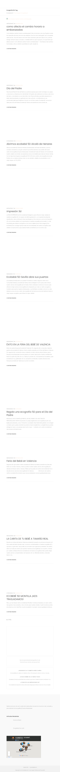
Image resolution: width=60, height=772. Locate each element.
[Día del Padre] (30, 68)
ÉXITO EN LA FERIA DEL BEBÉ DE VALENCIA (28, 344)
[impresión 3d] (30, 188)
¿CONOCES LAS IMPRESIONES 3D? (30, 682)
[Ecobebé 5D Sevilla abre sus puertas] (30, 254)
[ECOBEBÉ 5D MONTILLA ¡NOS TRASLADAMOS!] (30, 578)
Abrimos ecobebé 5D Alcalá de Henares (29, 144)
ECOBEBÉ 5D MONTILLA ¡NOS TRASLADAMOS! (22, 597)
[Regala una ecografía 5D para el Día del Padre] (30, 388)
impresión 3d (14, 211)
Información (19, 23)
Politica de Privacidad (40, 770)
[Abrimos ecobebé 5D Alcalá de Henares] (30, 125)
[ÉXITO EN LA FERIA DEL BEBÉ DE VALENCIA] (30, 321)
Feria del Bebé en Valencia (22, 461)
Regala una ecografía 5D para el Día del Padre (29, 413)
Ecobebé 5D (10, 13)
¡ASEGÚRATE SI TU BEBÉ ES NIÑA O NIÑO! (30, 670)
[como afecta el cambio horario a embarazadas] (19, 19)
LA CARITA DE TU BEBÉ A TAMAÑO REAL (27, 538)
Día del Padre (14, 88)
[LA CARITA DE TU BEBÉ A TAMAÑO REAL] (30, 508)
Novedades (19, 141)
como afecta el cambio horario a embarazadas (25, 28)
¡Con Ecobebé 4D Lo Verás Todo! (30, 677)
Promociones (19, 208)
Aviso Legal (31, 770)
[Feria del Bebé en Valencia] (30, 447)
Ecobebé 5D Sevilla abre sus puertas (27, 277)
